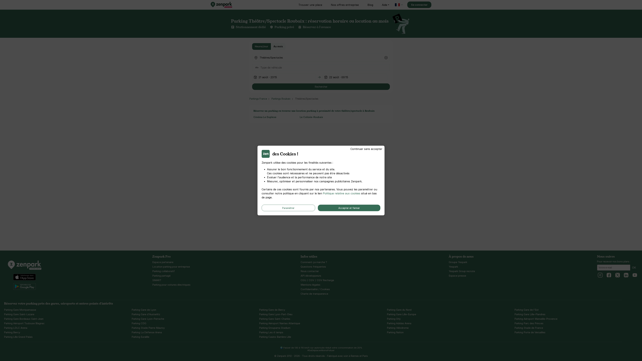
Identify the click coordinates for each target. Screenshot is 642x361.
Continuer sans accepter (366, 149)
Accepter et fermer (349, 208)
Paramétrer (288, 208)
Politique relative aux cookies (341, 193)
